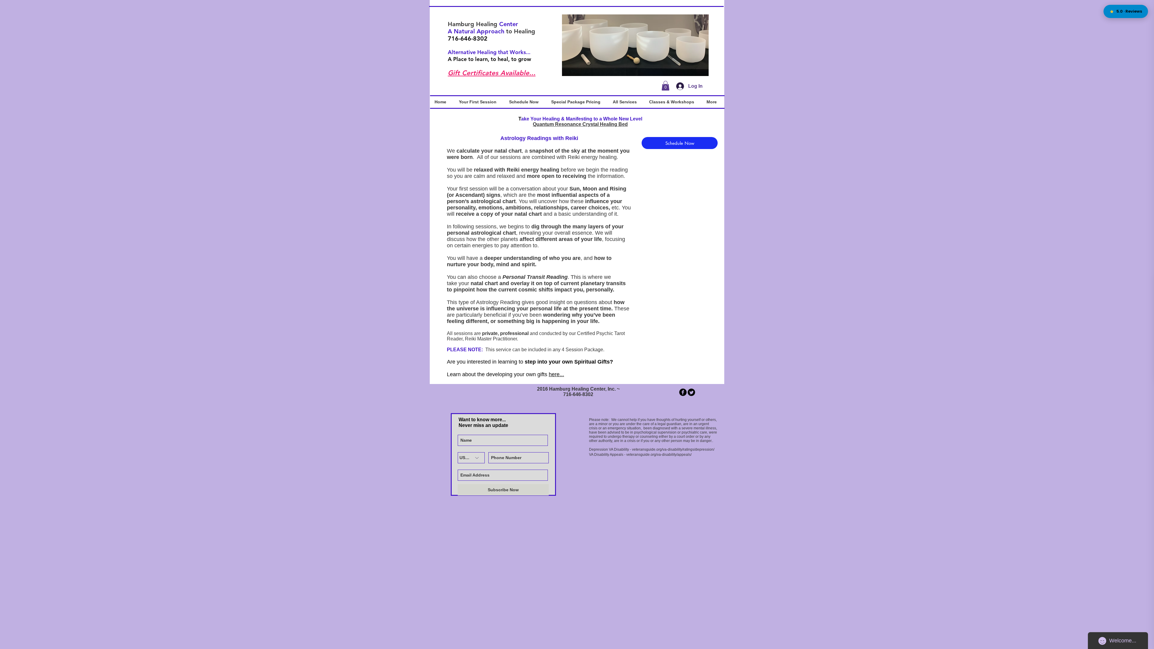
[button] (635, 45)
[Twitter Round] (691, 392)
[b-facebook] (683, 392)
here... (556, 374)
